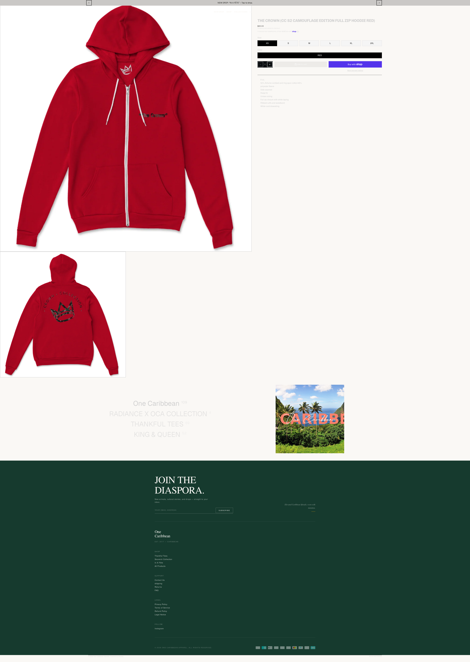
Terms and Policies (375, 656)
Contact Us (160, 580)
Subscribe (224, 510)
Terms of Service (162, 608)
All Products (160, 566)
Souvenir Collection (163, 559)
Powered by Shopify (116, 656)
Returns (158, 587)
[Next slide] (379, 3)
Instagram (159, 628)
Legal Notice (160, 614)
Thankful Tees (161, 556)
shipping (158, 583)
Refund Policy (161, 611)
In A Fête (159, 562)
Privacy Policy (161, 604)
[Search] (439, 12)
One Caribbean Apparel (101, 656)
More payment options (355, 70)
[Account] (448, 12)
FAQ (157, 590)
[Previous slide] (89, 3)
